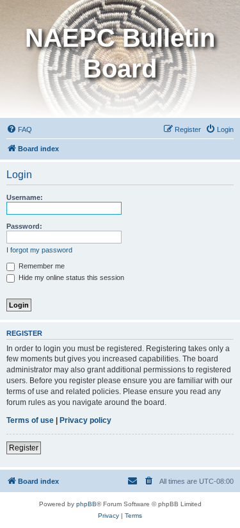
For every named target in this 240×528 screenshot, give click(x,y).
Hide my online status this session (70, 277)
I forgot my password (39, 250)
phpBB (86, 503)
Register (23, 447)
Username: (24, 197)
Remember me (41, 266)
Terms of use (30, 420)
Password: (24, 226)
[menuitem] (19, 129)
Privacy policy (85, 420)
